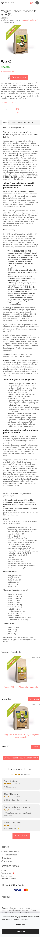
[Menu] (37, 3)
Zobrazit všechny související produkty (21, 758)
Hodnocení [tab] (22, 122)
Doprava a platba (7, 876)
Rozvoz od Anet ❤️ (7, 873)
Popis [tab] (5, 122)
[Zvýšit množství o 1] (9, 76)
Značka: (9, 22)
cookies (24, 919)
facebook (7, 858)
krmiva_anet (8, 861)
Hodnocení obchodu (21, 769)
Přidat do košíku (20, 77)
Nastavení (20, 924)
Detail (35, 747)
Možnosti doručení (8, 72)
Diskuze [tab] (30, 122)
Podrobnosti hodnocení (29, 20)
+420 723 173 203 (10, 855)
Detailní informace (7, 102)
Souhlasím (20, 931)
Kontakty (4, 870)
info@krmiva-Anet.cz (11, 852)
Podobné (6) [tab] (12, 122)
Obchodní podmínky (8, 879)
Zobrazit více (21, 836)
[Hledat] (26, 3)
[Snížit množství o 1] (9, 78)
